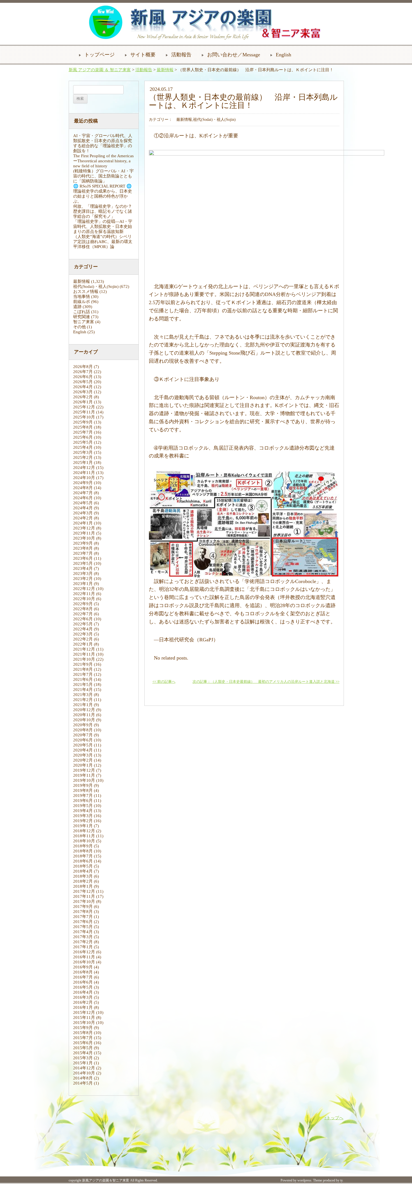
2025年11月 (84, 412)
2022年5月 (83, 624)
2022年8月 (83, 609)
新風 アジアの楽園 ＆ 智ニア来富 (100, 70)
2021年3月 (83, 694)
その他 (79, 327)
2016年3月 (83, 997)
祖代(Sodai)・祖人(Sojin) (96, 286)
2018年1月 (83, 886)
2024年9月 (83, 482)
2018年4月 (83, 871)
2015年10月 (84, 1022)
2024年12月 (84, 467)
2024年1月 (83, 523)
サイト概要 (143, 54)
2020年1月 (83, 765)
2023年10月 (84, 538)
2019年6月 (83, 800)
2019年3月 (83, 815)
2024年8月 (83, 487)
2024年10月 (84, 477)
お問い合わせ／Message (233, 54)
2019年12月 (84, 770)
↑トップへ (333, 1118)
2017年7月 (83, 916)
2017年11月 (84, 896)
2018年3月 (83, 876)
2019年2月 (83, 820)
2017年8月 (83, 911)
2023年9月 (83, 543)
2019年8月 (83, 790)
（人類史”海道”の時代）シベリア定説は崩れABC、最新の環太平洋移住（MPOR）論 (102, 241)
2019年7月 (83, 795)
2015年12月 (84, 1012)
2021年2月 (83, 699)
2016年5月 (83, 987)
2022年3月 (83, 634)
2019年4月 (83, 810)
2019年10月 (84, 780)
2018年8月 (83, 851)
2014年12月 (84, 1068)
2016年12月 (84, 952)
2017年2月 (83, 942)
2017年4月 (83, 931)
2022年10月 (84, 598)
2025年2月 (83, 457)
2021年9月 (83, 664)
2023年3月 (83, 573)
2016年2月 (83, 1002)
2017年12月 (84, 891)
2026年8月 (83, 366)
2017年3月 (83, 937)
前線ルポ (81, 301)
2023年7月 (83, 553)
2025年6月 (83, 437)
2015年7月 (83, 1037)
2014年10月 (84, 1073)
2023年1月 (83, 583)
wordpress (304, 1180)
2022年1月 (83, 644)
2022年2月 (83, 639)
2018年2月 (83, 881)
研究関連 (81, 316)
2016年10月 (84, 962)
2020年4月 (83, 750)
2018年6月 (83, 861)
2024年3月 (83, 513)
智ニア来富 (83, 322)
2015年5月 (83, 1048)
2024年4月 (83, 508)
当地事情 (81, 296)
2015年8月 (83, 1032)
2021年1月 (83, 704)
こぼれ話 (81, 311)
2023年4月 (83, 568)
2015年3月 (83, 1058)
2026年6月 (83, 376)
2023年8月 (83, 548)
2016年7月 (83, 977)
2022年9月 (83, 604)
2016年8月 (83, 972)
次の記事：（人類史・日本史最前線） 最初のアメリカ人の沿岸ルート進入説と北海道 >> (266, 682)
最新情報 (165, 70)
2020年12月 (84, 709)
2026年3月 (83, 392)
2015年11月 (84, 1017)
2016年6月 (83, 982)
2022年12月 (84, 588)
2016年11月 (84, 957)
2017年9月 (83, 906)
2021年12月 (84, 649)
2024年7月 (83, 493)
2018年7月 (83, 856)
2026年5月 (83, 382)
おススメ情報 (85, 291)
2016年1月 (83, 1007)
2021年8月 (83, 669)
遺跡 (77, 306)
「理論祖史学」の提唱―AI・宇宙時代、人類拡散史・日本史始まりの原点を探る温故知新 (102, 226)
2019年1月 (83, 826)
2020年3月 (83, 755)
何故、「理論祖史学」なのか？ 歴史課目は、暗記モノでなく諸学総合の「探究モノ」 (104, 211)
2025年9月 (83, 422)
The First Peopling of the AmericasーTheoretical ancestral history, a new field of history (103, 161)
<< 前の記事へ (163, 682)
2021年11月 (84, 654)
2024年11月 (84, 472)
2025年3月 (83, 452)
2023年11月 (84, 533)
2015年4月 (83, 1053)
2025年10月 (84, 417)
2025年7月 (83, 432)
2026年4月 (83, 387)
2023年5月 (83, 563)
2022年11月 (84, 593)
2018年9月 (83, 846)
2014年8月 (83, 1078)
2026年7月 (83, 371)
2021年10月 (84, 659)
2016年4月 (83, 992)
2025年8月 (83, 427)
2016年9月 (83, 967)
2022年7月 (83, 614)
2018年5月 (83, 866)
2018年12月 (84, 831)
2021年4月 (83, 689)
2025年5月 (83, 442)
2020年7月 (83, 735)
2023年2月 (83, 578)
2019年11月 (84, 775)
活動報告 (181, 54)
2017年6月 (83, 921)
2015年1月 (83, 1063)
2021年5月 (83, 684)
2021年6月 (83, 679)
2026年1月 (83, 402)
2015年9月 (83, 1027)
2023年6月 (83, 558)
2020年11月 (84, 715)
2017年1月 (83, 947)
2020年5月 (83, 745)
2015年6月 (83, 1042)
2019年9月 (83, 785)
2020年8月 (83, 730)
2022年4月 (83, 629)
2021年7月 (83, 674)
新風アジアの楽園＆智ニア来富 (105, 1180)
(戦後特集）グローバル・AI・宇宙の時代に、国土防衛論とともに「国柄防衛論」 (103, 176)
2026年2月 (83, 397)
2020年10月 (84, 720)
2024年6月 (83, 498)
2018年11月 (84, 836)
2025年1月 (83, 462)
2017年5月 (83, 926)
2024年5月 (83, 503)
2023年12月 (84, 528)
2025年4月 (83, 447)
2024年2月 (83, 518)
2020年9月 (83, 725)
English (283, 54)
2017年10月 (84, 901)
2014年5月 (83, 1083)
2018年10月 (84, 841)
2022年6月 (83, 619)
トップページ (99, 54)
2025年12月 (84, 407)
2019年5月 (83, 805)
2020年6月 (83, 740)
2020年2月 (83, 760)
